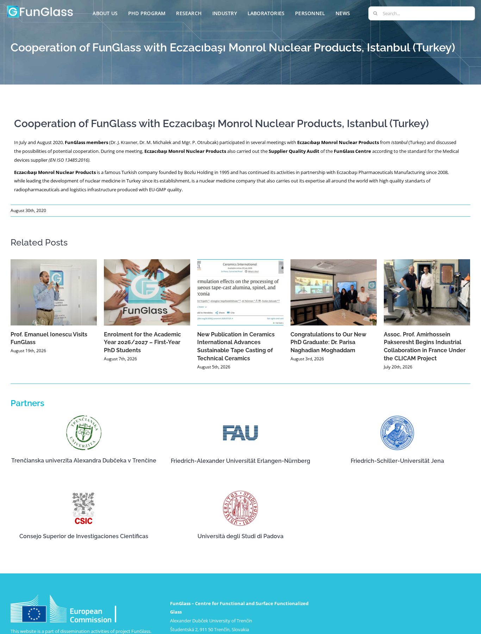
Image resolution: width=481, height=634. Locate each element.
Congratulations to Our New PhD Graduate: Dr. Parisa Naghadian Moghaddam (328, 342)
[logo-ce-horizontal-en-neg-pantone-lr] (63, 596)
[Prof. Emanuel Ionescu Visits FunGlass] (54, 292)
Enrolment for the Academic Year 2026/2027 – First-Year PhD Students (142, 342)
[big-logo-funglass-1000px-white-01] (40, 7)
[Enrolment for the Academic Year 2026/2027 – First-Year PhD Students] (147, 292)
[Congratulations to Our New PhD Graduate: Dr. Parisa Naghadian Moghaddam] (334, 292)
